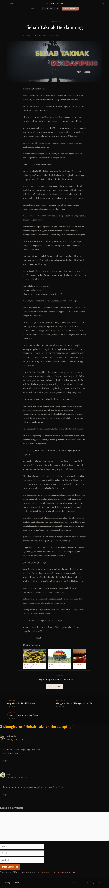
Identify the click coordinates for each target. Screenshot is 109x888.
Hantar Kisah (54, 686)
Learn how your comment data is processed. (56, 872)
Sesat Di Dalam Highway (82, 665)
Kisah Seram (54, 21)
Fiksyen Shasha (54, 4)
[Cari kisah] (38, 8)
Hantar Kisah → (70, 8)
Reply (5, 761)
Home (32, 8)
